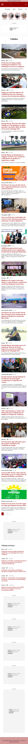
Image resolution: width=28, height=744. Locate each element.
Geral (14, 9)
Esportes (20, 9)
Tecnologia (7, 9)
